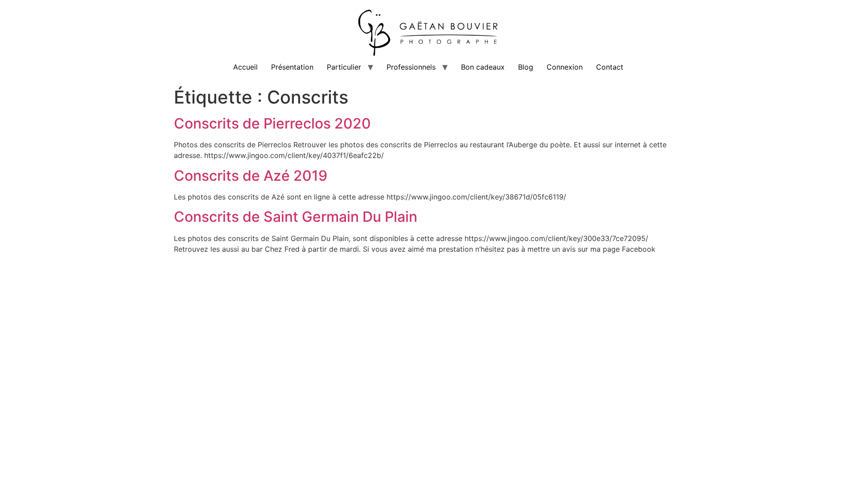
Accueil (245, 66)
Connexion (565, 66)
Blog (525, 66)
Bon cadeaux (483, 66)
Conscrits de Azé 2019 (250, 175)
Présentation (292, 66)
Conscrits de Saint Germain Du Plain (295, 216)
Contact (609, 66)
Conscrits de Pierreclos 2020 (272, 123)
